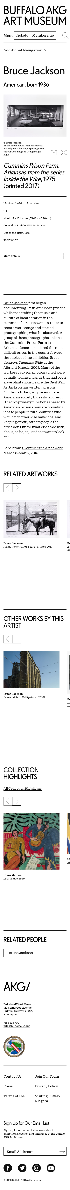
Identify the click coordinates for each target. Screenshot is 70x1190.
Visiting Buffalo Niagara (47, 1098)
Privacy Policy (46, 1086)
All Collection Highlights (23, 788)
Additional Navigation (23, 50)
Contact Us (12, 1076)
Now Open (10, 1014)
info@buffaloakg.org (17, 1025)
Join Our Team (47, 1076)
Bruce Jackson (34, 70)
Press (8, 1086)
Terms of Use (14, 1096)
